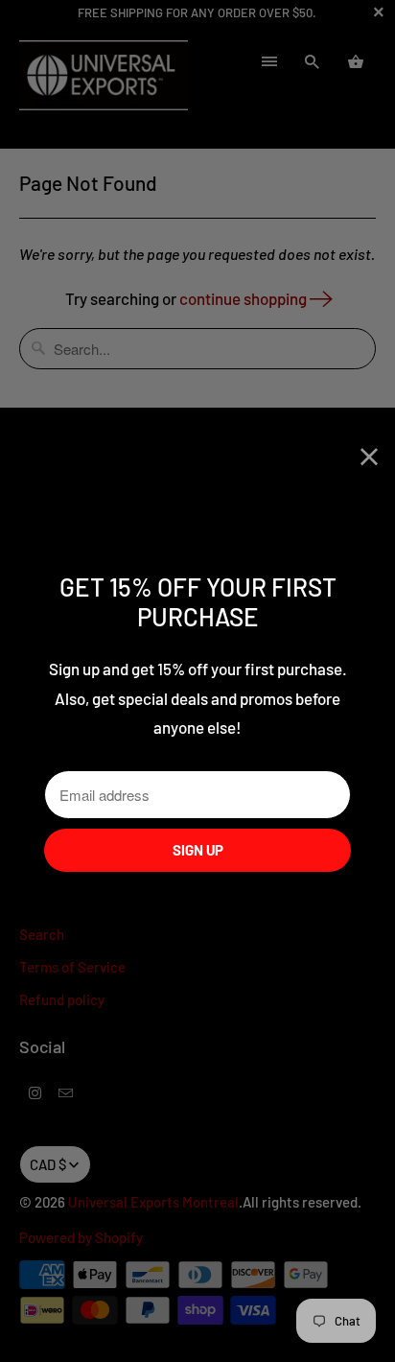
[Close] (369, 457)
